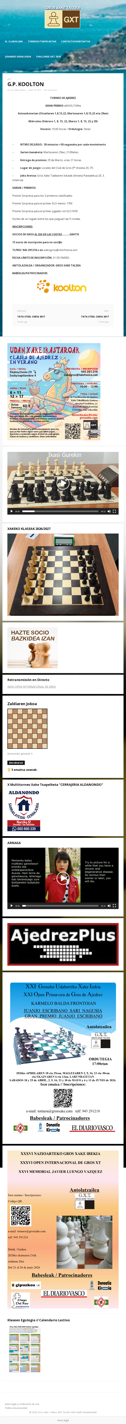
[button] (63, 483)
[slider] (60, 511)
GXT (60, 1412)
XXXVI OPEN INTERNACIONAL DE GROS (31, 687)
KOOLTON (72, 105)
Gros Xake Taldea (17, 90)
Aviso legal (63, 1420)
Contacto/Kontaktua (75, 41)
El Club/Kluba (14, 41)
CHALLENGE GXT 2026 (48, 56)
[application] (63, 483)
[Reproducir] (11, 511)
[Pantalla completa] (114, 511)
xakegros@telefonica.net (60, 250)
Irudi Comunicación (86, 1412)
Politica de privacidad (16, 1408)
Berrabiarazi (16, 762)
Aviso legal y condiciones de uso (22, 1404)
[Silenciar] (109, 511)
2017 (9, 79)
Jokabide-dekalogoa (18, 56)
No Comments (50, 90)
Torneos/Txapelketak (42, 41)
